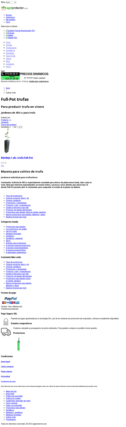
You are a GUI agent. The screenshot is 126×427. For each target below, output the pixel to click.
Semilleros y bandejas (14, 238)
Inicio (8, 42)
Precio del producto (8, 124)
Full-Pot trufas (11, 231)
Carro (8, 22)
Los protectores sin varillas (16, 229)
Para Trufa (10, 55)
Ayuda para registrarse (39, 81)
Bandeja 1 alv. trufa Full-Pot (17, 157)
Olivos (8, 58)
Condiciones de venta (8, 381)
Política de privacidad (14, 396)
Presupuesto (11, 419)
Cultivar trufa (11, 417)
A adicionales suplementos (16, 252)
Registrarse (10, 17)
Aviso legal (5, 361)
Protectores (11, 47)
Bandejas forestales (13, 234)
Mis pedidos (10, 20)
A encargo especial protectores (18, 245)
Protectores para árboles (15, 227)
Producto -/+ (6, 120)
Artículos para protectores (16, 243)
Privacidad (5, 376)
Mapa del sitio (11, 391)
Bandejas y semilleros (14, 412)
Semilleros (10, 50)
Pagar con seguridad (14, 405)
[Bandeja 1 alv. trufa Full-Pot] (7, 152)
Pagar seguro (6, 371)
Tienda (9, 45)
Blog (8, 61)
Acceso (9, 15)
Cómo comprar (7, 366)
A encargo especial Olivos (16, 250)
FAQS (8, 66)
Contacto (10, 64)
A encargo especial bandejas (17, 248)
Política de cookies (13, 398)
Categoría (4, 122)
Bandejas (10, 53)
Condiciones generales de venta (18, 401)
